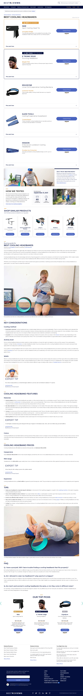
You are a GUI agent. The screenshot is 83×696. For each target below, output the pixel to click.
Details (33, 11)
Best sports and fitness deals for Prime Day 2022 (41, 648)
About (46, 675)
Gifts (78, 7)
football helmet (57, 362)
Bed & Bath (33, 7)
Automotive (40, 7)
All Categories (48, 7)
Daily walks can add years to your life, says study (67, 658)
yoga (57, 499)
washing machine (63, 490)
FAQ (45, 673)
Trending (68, 7)
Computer (13, 7)
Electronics (6, 7)
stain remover (58, 497)
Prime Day (63, 680)
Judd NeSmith (8, 385)
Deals (74, 7)
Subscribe (18, 680)
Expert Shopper (65, 677)
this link (17, 685)
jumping (10, 350)
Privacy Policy (48, 678)
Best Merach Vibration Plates (10, 650)
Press (62, 675)
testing (70, 174)
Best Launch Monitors (9, 656)
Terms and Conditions (51, 680)
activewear (17, 402)
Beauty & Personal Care (23, 7)
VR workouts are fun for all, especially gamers (40, 652)
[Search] (59, 3)
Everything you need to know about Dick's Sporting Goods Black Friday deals (66, 660)
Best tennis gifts (34, 650)
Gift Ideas (63, 678)
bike (39, 493)
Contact (47, 677)
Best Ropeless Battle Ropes (10, 652)
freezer (57, 334)
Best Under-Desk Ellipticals (10, 654)
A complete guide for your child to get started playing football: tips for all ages (40, 655)
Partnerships (64, 673)
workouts (19, 344)
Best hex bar (33, 657)
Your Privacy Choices (50, 682)
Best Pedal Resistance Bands (10, 648)
